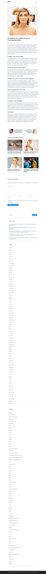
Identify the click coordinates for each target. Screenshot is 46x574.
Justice (10, 504)
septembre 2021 (11, 371)
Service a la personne (12, 545)
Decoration (10, 468)
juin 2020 (10, 403)
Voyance (10, 563)
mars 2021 (10, 385)
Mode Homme (11, 513)
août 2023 (10, 322)
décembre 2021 (11, 365)
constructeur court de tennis (13, 448)
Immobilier (10, 502)
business (10, 441)
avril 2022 (10, 356)
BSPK (9, 1)
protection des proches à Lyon (13, 520)
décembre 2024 (11, 286)
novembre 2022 (11, 340)
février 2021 (11, 387)
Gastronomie (11, 495)
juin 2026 (10, 252)
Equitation (10, 491)
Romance (10, 531)
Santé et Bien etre (12, 538)
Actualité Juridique (12, 414)
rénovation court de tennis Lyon (14, 529)
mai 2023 (10, 326)
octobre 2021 (11, 369)
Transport (10, 556)
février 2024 (11, 308)
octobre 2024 (11, 290)
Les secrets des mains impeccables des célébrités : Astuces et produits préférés (31, 170)
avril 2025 (10, 277)
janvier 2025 (11, 283)
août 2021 (10, 374)
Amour (10, 425)
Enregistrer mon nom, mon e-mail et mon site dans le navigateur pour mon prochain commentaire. (22, 201)
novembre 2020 (11, 394)
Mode (10, 511)
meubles (10, 509)
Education (10, 473)
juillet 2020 (10, 401)
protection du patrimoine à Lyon (14, 522)
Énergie (10, 477)
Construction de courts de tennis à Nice (15, 459)
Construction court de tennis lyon (14, 452)
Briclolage (10, 437)
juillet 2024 (10, 297)
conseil (10, 446)
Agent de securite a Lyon (13, 416)
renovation (10, 527)
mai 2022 (10, 353)
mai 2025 (10, 274)
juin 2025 (10, 272)
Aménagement (11, 421)
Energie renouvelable (12, 482)
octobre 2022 (11, 342)
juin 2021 (10, 378)
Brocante (10, 439)
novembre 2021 (11, 367)
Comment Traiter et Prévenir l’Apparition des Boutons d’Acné (14, 170)
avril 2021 (10, 383)
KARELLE (11, 42)
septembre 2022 (11, 344)
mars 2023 (10, 331)
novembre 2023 (11, 315)
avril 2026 (10, 254)
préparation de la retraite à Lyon (14, 518)
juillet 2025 (10, 270)
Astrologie (10, 430)
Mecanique (10, 507)
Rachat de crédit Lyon (12, 525)
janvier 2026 (11, 261)
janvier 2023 (11, 335)
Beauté (14, 42)
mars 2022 (10, 358)
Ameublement (11, 423)
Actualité (10, 412)
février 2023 (11, 333)
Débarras (10, 466)
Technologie (11, 552)
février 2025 (11, 281)
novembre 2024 (11, 288)
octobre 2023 (11, 317)
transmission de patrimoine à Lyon (14, 554)
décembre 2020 (11, 392)
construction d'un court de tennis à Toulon (15, 455)
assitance (10, 428)
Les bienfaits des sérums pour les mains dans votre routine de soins (15, 152)
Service (10, 543)
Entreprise (10, 484)
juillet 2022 (10, 349)
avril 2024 (10, 304)
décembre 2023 (11, 313)
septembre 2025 (11, 265)
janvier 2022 (11, 362)
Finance (10, 493)
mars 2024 (10, 306)
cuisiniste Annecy (11, 464)
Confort (10, 443)
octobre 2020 (11, 396)
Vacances (10, 561)
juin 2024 (10, 299)
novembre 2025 (11, 263)
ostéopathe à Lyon (12, 516)
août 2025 (10, 268)
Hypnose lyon (11, 500)
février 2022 (11, 360)
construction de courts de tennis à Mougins (15, 457)
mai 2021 (10, 380)
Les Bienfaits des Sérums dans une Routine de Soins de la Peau (31, 152)
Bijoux (10, 434)
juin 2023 (10, 324)
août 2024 (10, 295)
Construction (11, 450)
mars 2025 (10, 279)
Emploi (10, 475)
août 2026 (10, 247)
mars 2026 (10, 256)
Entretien (10, 486)
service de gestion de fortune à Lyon (14, 547)
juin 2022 (10, 351)
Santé (10, 536)
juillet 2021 (10, 376)
